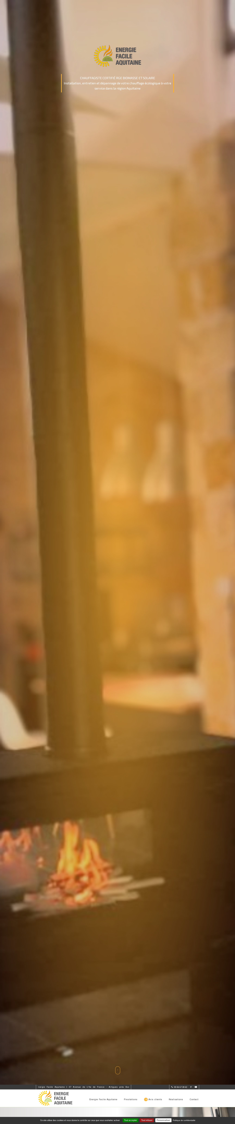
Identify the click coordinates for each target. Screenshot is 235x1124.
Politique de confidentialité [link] (184, 1120)
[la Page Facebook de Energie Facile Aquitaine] (189, 1087)
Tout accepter (130, 1120)
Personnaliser (163, 1120)
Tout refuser (146, 1120)
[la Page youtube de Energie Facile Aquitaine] (194, 1087)
